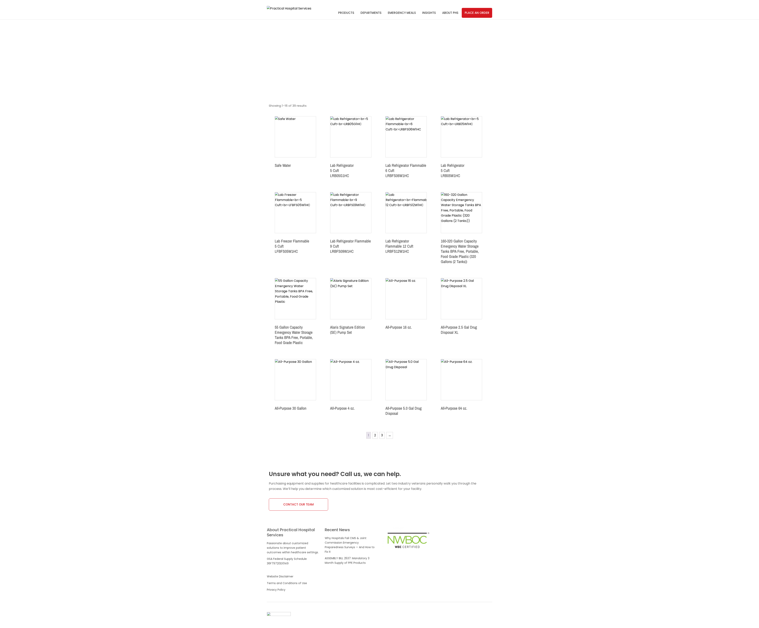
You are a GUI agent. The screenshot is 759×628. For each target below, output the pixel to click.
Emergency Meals (402, 13)
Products (346, 13)
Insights (429, 13)
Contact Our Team (298, 504)
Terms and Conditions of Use (287, 583)
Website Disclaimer (280, 576)
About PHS (450, 13)
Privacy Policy (276, 590)
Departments (371, 13)
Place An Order (477, 13)
